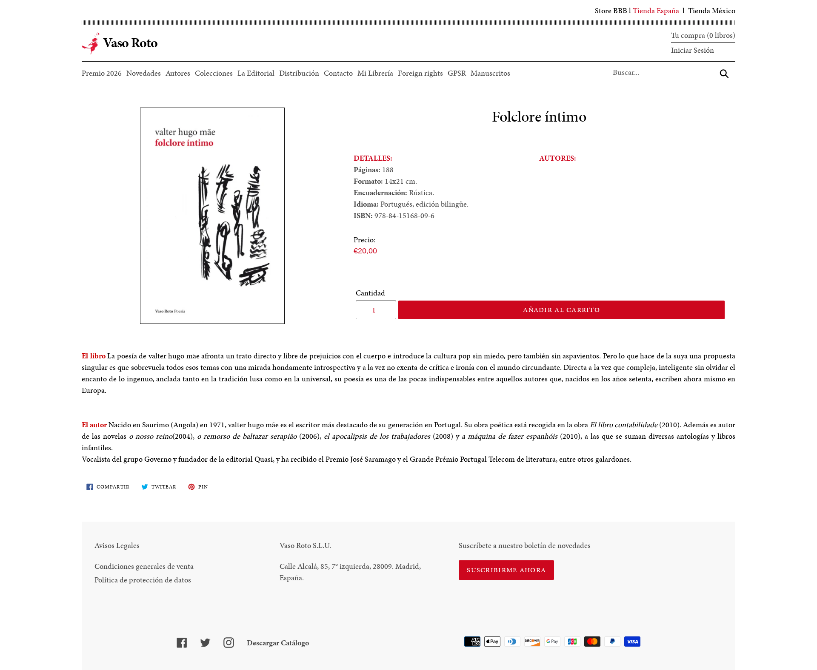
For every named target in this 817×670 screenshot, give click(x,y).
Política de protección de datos (142, 579)
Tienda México (711, 10)
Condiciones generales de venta (144, 566)
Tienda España (656, 10)
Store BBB (611, 10)
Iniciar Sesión (692, 50)
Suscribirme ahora (506, 570)
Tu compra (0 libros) (703, 35)
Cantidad (370, 292)
